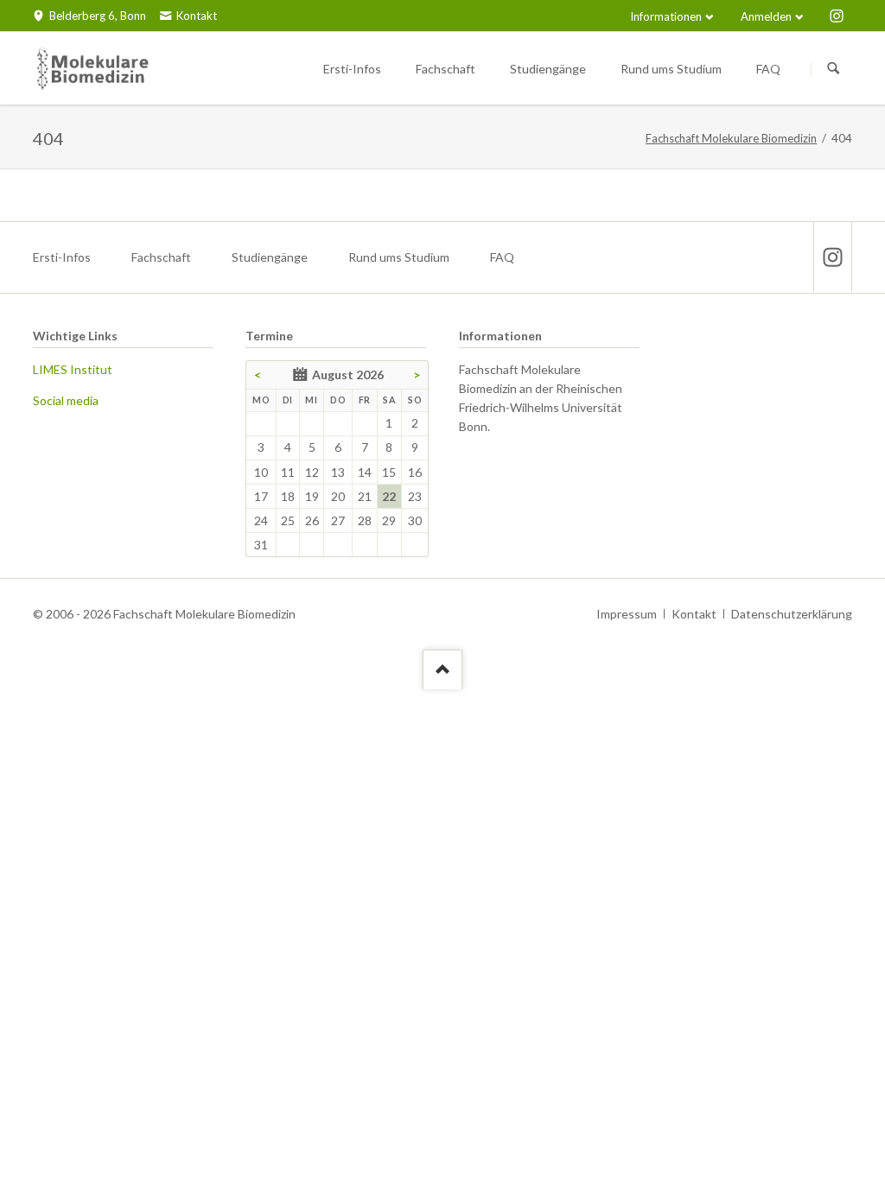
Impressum (626, 613)
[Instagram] (836, 15)
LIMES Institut (72, 369)
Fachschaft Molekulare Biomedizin (731, 138)
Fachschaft (161, 257)
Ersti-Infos (62, 257)
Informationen (666, 16)
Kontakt (694, 613)
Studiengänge (270, 257)
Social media (66, 400)
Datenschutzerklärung (791, 613)
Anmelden (766, 16)
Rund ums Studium (398, 257)
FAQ (502, 257)
